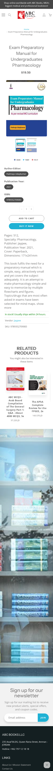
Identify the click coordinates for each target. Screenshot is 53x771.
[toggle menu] (3, 15)
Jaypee (17, 320)
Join (43, 717)
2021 (9, 187)
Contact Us (7, 768)
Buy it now (26, 226)
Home (26, 29)
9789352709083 (14, 199)
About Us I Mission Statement (16, 765)
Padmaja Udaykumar (16, 174)
